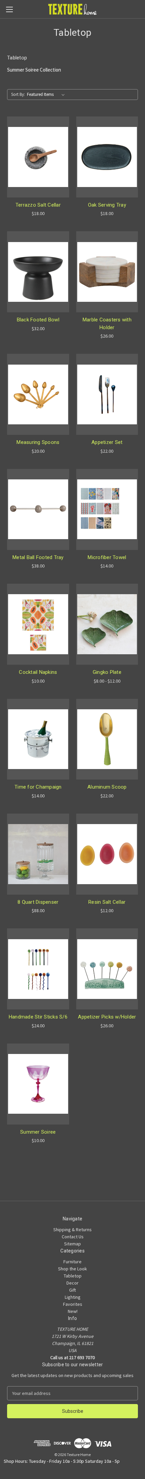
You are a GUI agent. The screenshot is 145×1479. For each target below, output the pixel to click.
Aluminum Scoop (107, 787)
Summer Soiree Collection (34, 70)
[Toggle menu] (9, 9)
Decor (72, 1283)
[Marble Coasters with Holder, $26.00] (107, 271)
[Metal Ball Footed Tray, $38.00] (38, 509)
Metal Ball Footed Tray (38, 557)
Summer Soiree (38, 1132)
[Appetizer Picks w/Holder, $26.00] (107, 968)
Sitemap (72, 1244)
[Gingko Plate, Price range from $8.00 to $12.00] (107, 624)
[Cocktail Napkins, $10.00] (38, 624)
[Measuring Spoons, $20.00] (38, 394)
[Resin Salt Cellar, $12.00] (107, 854)
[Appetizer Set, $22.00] (107, 394)
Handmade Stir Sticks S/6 (38, 1017)
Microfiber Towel (107, 557)
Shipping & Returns (72, 1229)
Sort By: (18, 94)
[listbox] (47, 94)
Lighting (73, 1297)
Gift (72, 1290)
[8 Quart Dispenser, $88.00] (38, 854)
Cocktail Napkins (38, 672)
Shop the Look (72, 1269)
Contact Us (73, 1237)
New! (73, 1311)
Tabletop (73, 1276)
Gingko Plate (107, 672)
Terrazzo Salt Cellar (38, 205)
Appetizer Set (106, 442)
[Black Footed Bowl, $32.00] (38, 271)
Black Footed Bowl (38, 320)
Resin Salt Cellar (106, 902)
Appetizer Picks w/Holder (107, 1017)
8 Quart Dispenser (38, 902)
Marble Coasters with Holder (107, 324)
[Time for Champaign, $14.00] (38, 739)
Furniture (72, 1262)
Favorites (72, 1304)
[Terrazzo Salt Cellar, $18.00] (38, 156)
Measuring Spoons (38, 442)
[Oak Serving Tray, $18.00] (107, 156)
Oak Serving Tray (107, 205)
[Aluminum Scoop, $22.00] (107, 739)
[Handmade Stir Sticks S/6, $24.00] (38, 968)
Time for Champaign (38, 787)
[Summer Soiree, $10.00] (38, 1084)
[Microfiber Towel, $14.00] (107, 509)
